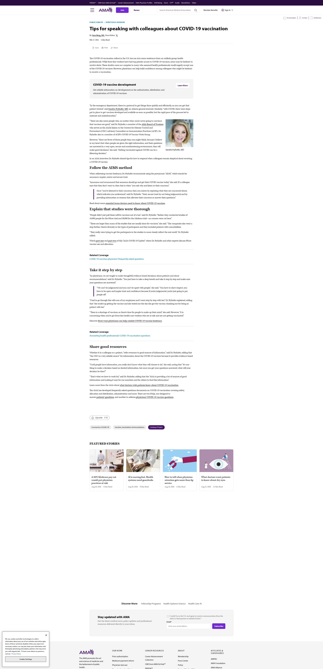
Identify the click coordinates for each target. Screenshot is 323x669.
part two (112, 240)
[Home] (86, 652)
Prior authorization (120, 656)
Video (194, 3)
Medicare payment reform (123, 660)
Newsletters (185, 3)
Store (166, 3)
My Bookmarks (317, 18)
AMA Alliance (216, 667)
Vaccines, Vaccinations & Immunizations (129, 427)
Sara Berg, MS (98, 35)
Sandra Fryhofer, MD (118, 109)
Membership (183, 656)
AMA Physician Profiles (144, 3)
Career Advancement (126, 3)
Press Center (183, 660)
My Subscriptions (291, 18)
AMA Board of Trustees (152, 124)
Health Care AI (195, 603)
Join (122, 10)
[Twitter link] (116, 35)
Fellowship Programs (151, 603)
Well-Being (158, 3)
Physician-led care (119, 665)
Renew (137, 10)
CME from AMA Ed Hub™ (107, 3)
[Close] (46, 635)
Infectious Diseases (115, 22)
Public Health (96, 22)
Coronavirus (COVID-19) (100, 427)
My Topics (304, 18)
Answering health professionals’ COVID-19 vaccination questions (120, 335)
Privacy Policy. (16, 654)
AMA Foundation (218, 663)
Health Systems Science (174, 603)
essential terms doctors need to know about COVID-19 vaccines (135, 203)
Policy (180, 665)
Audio (177, 3)
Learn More (183, 85)
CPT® (171, 3)
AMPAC (214, 659)
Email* (169, 622)
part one (100, 240)
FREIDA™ (93, 3)
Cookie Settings (26, 659)
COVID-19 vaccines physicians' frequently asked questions (117, 258)
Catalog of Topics (156, 427)
